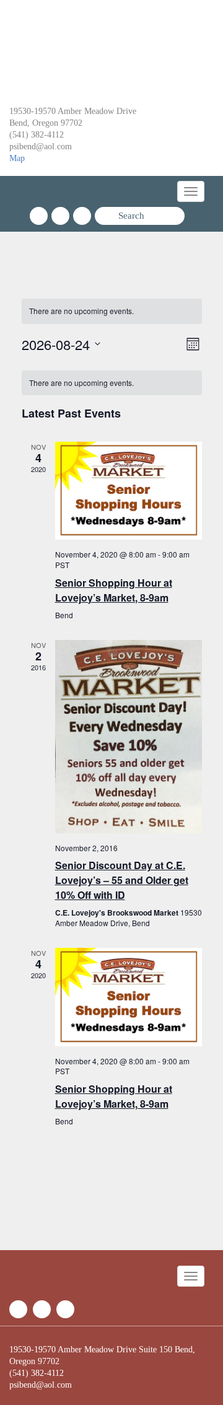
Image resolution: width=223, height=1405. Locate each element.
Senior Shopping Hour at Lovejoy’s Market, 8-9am (113, 590)
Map (17, 158)
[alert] (112, 311)
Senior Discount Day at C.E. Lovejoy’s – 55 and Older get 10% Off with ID (121, 880)
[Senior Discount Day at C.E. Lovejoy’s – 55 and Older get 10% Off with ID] (128, 736)
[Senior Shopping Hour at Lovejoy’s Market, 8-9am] (128, 491)
